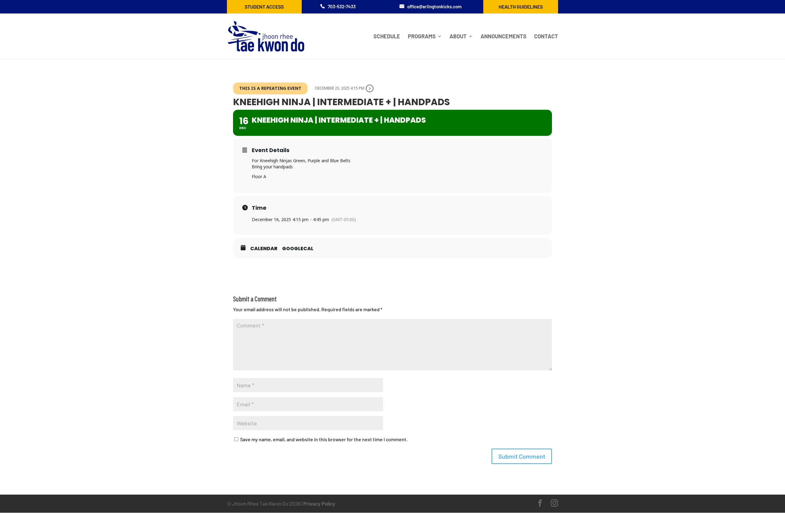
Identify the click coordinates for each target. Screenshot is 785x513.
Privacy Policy (319, 503)
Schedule (386, 37)
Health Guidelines (521, 7)
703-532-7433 (342, 6)
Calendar (264, 249)
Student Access (264, 7)
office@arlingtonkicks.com (434, 6)
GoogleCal (297, 249)
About (458, 37)
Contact (546, 37)
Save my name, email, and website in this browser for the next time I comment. (324, 439)
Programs (422, 37)
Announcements (504, 37)
